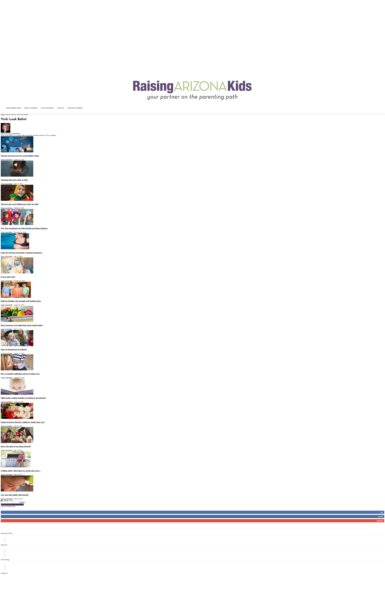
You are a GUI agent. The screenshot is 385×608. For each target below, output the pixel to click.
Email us (8, 583)
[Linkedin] (10, 598)
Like (381, 512)
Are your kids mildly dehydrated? (15, 495)
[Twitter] (19, 598)
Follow (380, 516)
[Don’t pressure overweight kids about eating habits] (17, 321)
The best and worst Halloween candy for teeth (19, 204)
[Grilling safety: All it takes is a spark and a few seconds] (16, 467)
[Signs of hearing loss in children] (17, 346)
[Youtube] (23, 598)
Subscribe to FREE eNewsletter (17, 538)
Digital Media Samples (14, 568)
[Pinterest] (15, 598)
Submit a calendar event (15, 556)
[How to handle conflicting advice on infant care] (17, 370)
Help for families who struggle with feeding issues (21, 301)
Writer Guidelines (12, 555)
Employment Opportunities (16, 553)
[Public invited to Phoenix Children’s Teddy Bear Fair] (17, 418)
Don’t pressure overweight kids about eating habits (22, 325)
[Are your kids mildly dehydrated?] (17, 491)
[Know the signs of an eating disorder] (17, 442)
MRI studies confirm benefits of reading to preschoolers (23, 398)
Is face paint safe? (8, 277)
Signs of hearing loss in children (14, 349)
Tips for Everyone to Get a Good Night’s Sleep (20, 156)
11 (4, 500)
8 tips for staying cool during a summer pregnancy (21, 253)
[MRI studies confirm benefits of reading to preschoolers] (17, 394)
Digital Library (11, 540)
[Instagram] (6, 598)
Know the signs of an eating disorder (16, 446)
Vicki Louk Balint (6, 159)
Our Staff (9, 550)
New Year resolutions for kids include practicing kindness (24, 228)
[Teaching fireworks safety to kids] (17, 176)
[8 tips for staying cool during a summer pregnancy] (15, 249)
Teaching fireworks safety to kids (14, 180)
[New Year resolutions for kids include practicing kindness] (17, 224)
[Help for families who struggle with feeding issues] (16, 297)
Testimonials (10, 564)
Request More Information (16, 569)
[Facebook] (2, 598)
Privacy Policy (11, 541)
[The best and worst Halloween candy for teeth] (17, 200)
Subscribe (380, 520)
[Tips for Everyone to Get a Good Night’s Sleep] (17, 152)
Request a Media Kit (13, 566)
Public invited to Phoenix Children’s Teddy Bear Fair (23, 422)
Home (3, 114)
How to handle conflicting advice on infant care (20, 374)
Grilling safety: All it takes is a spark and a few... (21, 471)
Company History (12, 551)
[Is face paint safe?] (17, 273)
